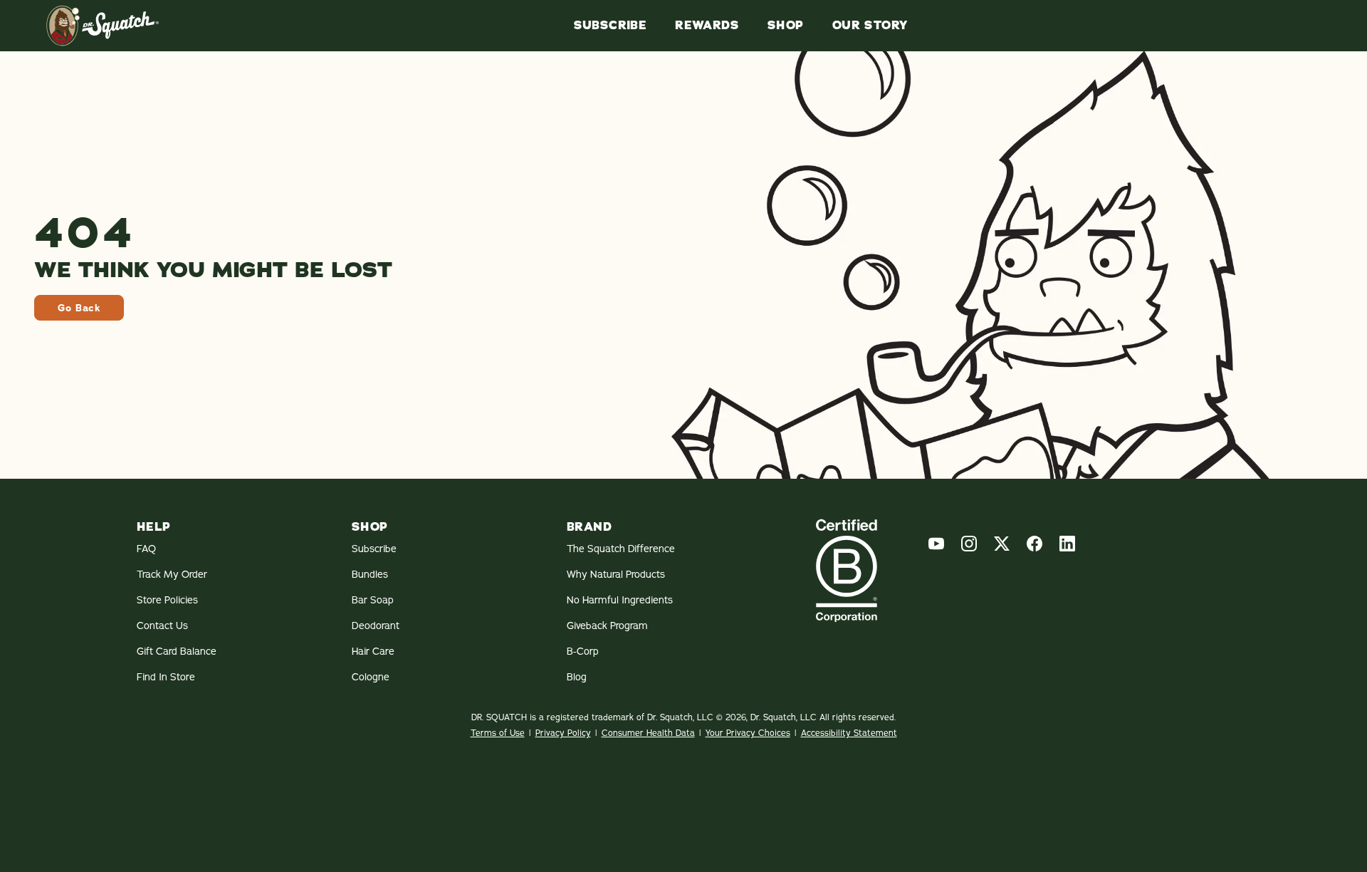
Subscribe (610, 25)
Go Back (79, 307)
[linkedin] (1067, 543)
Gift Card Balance (176, 651)
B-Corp (583, 651)
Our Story (870, 25)
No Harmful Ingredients (620, 599)
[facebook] (1034, 543)
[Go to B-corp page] (846, 570)
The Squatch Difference (621, 548)
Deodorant (375, 625)
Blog (577, 676)
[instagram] (969, 543)
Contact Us (162, 625)
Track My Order (172, 574)
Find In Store (166, 676)
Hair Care (373, 651)
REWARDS (707, 25)
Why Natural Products (616, 574)
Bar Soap (373, 599)
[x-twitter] (1002, 543)
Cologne (370, 676)
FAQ (146, 548)
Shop (786, 25)
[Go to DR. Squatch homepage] (102, 25)
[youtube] (936, 543)
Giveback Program (607, 625)
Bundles (370, 574)
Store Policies (167, 599)
